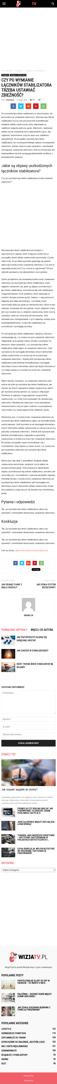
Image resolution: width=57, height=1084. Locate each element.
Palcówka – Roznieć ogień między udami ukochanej (34, 995)
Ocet (3, 1063)
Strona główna (7, 70)
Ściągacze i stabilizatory (18, 75)
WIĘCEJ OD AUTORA (42, 629)
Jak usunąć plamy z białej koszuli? (11, 586)
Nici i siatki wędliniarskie (14, 1046)
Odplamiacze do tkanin (13, 1037)
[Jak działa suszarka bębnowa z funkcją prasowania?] (8, 1011)
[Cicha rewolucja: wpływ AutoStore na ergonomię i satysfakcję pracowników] (8, 852)
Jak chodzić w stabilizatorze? (32, 650)
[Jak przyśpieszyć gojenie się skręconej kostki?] (8, 640)
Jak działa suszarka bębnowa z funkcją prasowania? (33, 1008)
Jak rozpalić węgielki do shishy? (19, 789)
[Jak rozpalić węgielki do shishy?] (28, 772)
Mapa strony (28, 1076)
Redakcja (10, 100)
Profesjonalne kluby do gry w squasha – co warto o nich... (33, 981)
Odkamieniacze (9, 1050)
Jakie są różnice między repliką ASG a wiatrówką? (36, 823)
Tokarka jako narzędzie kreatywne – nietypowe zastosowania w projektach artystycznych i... (36, 837)
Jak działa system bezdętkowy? (46, 586)
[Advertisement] (28, 37)
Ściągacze (5, 75)
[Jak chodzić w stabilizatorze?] (8, 654)
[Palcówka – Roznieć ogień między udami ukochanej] (8, 997)
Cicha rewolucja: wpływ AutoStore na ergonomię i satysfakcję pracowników (36, 851)
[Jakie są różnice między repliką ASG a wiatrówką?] (8, 826)
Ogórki (4, 1059)
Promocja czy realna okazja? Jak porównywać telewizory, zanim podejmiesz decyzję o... (35, 810)
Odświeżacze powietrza (13, 1033)
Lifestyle (6, 1029)
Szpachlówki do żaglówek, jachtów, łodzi (23, 1042)
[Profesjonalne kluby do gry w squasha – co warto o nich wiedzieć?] (8, 984)
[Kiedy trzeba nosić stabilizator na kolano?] (8, 667)
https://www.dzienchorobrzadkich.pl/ (31, 550)
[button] (53, 4)
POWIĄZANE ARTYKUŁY (14, 629)
